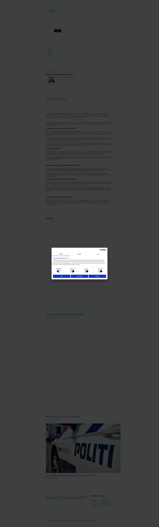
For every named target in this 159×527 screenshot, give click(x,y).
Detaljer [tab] (79, 254)
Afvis (62, 276)
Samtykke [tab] (61, 254)
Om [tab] (98, 254)
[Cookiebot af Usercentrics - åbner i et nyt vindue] (100, 250)
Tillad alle (97, 276)
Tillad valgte (79, 276)
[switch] (72, 271)
